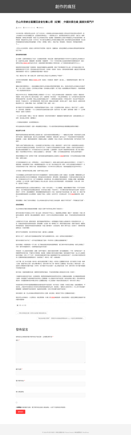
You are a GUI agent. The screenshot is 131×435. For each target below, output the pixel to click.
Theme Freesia (69, 432)
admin (19, 28)
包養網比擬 (26, 63)
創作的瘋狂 (65, 6)
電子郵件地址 (20, 381)
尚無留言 (41, 28)
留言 (18, 340)
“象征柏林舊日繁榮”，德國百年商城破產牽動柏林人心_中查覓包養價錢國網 (61, 318)
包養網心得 (36, 80)
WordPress (86, 432)
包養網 (62, 156)
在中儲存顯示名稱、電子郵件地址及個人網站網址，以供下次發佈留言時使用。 (41, 407)
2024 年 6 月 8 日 (29, 28)
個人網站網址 (20, 392)
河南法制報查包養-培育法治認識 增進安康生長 (31, 313)
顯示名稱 (19, 369)
